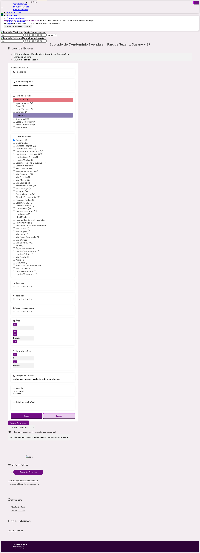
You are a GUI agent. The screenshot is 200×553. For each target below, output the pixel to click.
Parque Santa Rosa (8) (27, 171)
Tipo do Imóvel (23, 96)
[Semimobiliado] (19, 391)
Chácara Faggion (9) (26, 145)
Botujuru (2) (22, 191)
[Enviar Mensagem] (48, 41)
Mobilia (19, 388)
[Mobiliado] (19, 394)
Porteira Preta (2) (24, 222)
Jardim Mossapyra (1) (26, 274)
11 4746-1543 (18, 507)
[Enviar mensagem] (59, 35)
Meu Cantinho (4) (24, 168)
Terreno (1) (21, 127)
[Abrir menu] (2, 7)
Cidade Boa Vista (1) (26, 148)
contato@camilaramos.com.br (23, 480)
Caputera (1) (22, 262)
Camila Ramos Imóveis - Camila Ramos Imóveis (21, 6)
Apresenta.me (20, 544)
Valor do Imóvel (23, 351)
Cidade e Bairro (23, 137)
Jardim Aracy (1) (24, 202)
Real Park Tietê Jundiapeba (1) (31, 225)
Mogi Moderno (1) (24, 217)
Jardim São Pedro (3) (26, 211)
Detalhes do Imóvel (25, 402)
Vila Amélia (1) (22, 257)
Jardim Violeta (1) (24, 254)
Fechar (196, 2)
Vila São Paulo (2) (24, 242)
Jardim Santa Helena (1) (27, 251)
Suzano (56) (22, 140)
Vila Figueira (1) (23, 177)
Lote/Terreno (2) (24, 109)
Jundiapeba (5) (23, 214)
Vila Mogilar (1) (23, 231)
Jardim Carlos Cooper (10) (29, 154)
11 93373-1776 (18, 510)
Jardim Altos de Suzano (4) (29, 151)
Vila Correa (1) (23, 268)
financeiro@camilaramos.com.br (24, 483)
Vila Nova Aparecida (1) (27, 237)
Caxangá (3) (22, 142)
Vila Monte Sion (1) (25, 180)
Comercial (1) (22, 119)
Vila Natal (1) (22, 234)
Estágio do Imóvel (25, 376)
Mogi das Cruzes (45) (26, 185)
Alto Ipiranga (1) (23, 188)
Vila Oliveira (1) (23, 239)
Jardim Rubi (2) (23, 208)
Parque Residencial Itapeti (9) (30, 219)
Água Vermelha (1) (25, 248)
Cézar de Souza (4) (25, 194)
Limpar (59, 416)
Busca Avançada (18, 423)
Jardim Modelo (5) (25, 160)
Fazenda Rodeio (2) (25, 200)
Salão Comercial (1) (25, 121)
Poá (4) (19, 245)
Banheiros (21, 296)
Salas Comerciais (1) (26, 124)
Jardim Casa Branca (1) (27, 157)
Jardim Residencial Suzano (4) (31, 162)
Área (18, 321)
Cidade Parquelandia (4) (28, 197)
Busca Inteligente (24, 82)
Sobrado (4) (22, 111)
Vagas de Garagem (25, 308)
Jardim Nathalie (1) (25, 205)
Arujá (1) (20, 259)
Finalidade (21, 72)
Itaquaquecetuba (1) (26, 271)
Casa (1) (20, 106)
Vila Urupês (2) (23, 182)
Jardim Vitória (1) (24, 165)
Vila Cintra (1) (22, 228)
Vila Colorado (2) (24, 174)
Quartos (20, 283)
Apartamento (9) (24, 103)
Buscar (27, 416)
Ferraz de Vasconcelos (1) (28, 265)
